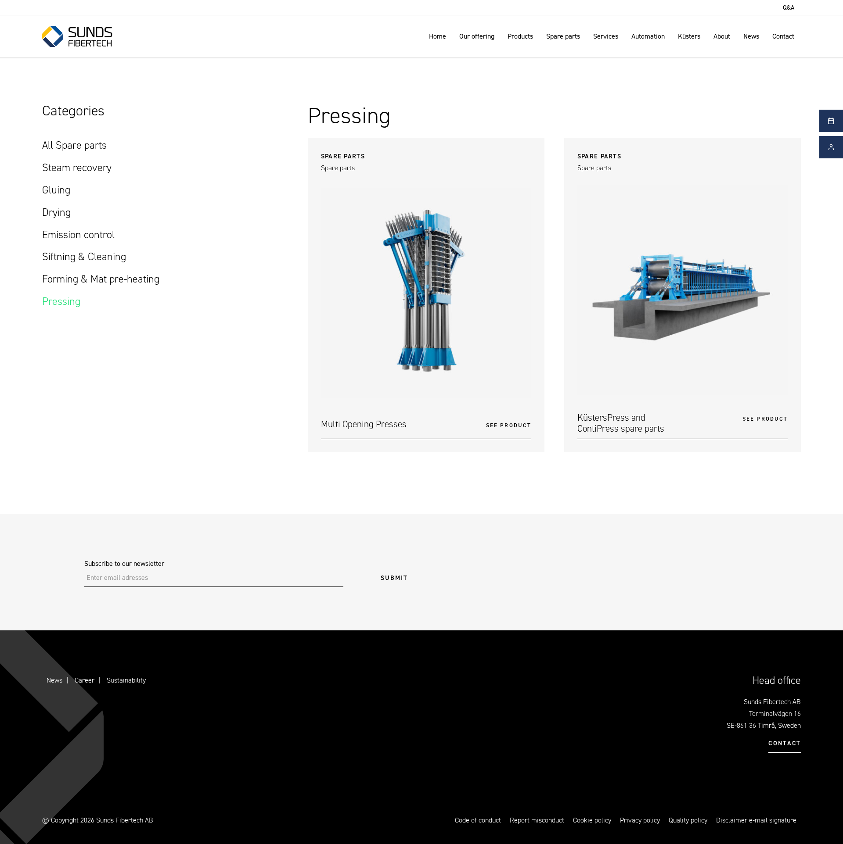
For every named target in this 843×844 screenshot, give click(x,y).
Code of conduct (478, 820)
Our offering (476, 36)
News (751, 36)
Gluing (56, 190)
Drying (56, 212)
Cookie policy (592, 820)
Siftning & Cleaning (84, 257)
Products (520, 36)
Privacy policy (640, 820)
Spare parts (563, 36)
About (721, 36)
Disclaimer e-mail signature (756, 820)
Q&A (788, 7)
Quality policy (688, 820)
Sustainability (126, 680)
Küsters (689, 36)
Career (84, 680)
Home (437, 36)
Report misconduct (537, 820)
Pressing (61, 301)
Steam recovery (77, 168)
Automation (648, 36)
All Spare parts (74, 145)
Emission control (78, 235)
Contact (783, 36)
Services (605, 36)
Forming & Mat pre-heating (100, 279)
